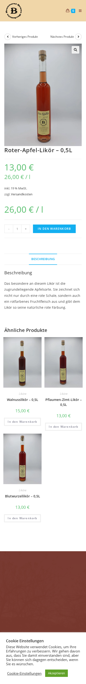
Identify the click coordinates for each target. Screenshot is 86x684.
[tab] (43, 259)
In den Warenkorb (54, 229)
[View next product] (78, 36)
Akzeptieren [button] (56, 673)
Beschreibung (43, 259)
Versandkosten (21, 194)
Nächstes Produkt (62, 37)
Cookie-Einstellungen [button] (24, 673)
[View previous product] (7, 36)
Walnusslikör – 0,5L (22, 399)
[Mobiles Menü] (78, 10)
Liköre (22, 394)
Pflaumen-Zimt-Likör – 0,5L (63, 402)
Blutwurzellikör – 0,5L (22, 496)
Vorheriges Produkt (25, 37)
